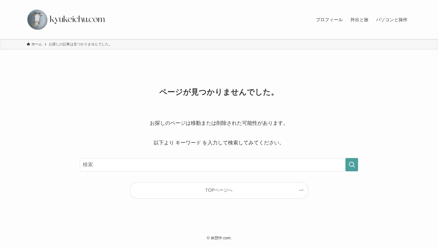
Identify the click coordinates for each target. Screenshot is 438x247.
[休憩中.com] (66, 19)
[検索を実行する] (351, 164)
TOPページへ (218, 190)
